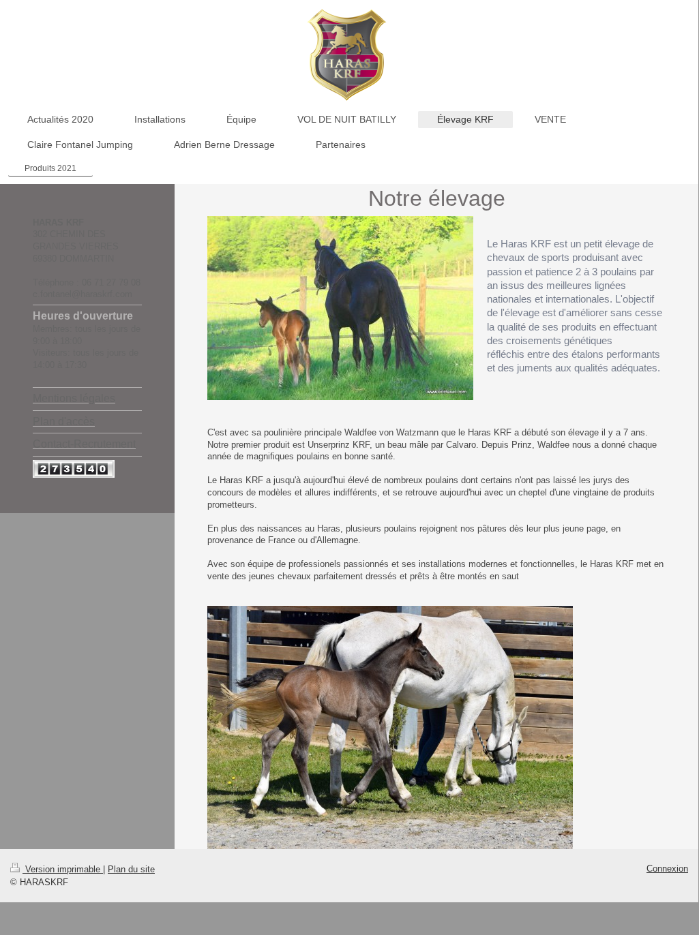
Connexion (667, 868)
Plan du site (131, 869)
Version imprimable (63, 869)
